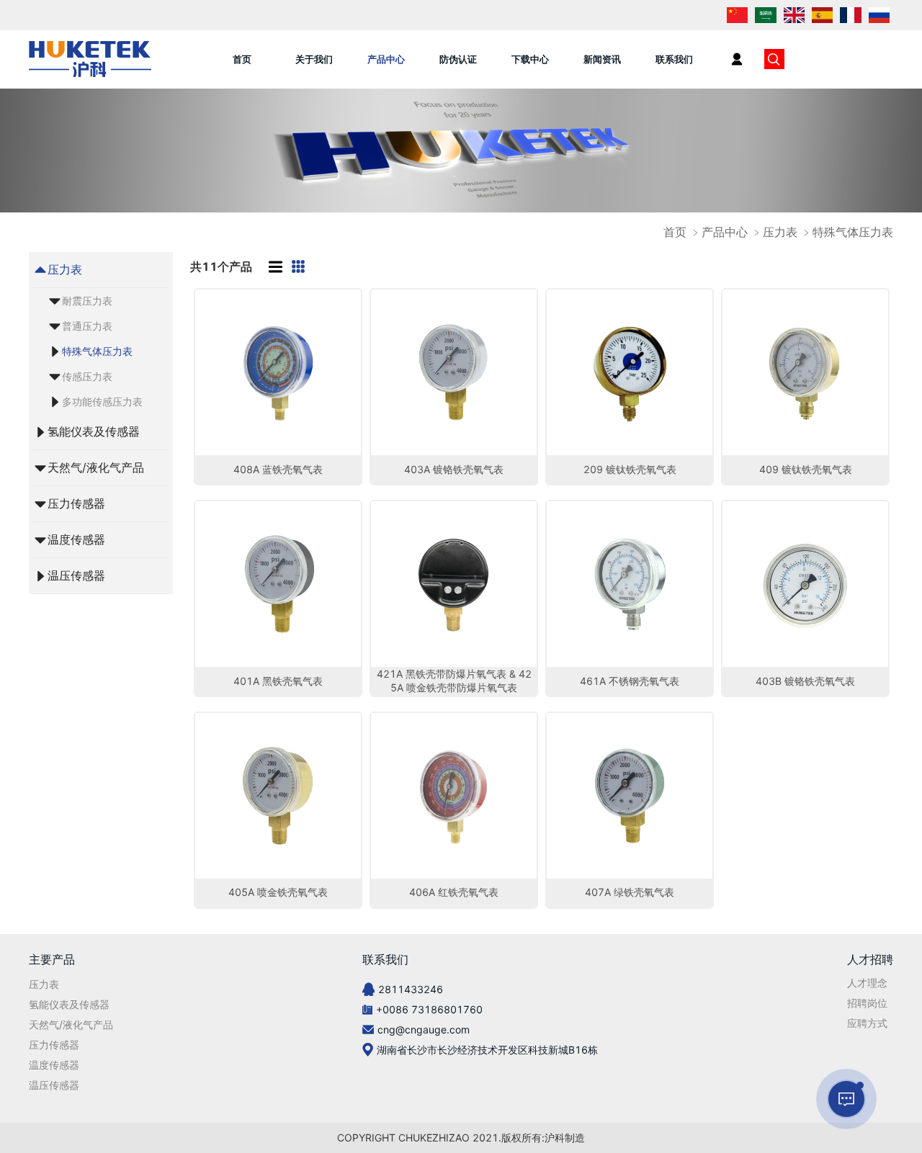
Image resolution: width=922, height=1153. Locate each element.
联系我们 (674, 59)
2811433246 (410, 989)
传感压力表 (87, 376)
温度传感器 (76, 539)
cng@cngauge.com (423, 1029)
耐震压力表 (87, 301)
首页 (242, 59)
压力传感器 (76, 503)
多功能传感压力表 (102, 401)
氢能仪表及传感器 (94, 431)
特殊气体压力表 (97, 351)
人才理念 (867, 983)
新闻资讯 (602, 59)
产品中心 (386, 59)
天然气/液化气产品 (96, 467)
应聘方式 (867, 1023)
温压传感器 (76, 575)
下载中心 (530, 59)
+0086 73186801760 (429, 1009)
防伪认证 (458, 59)
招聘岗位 (867, 1003)
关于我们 (314, 59)
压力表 (65, 269)
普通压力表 (87, 326)
